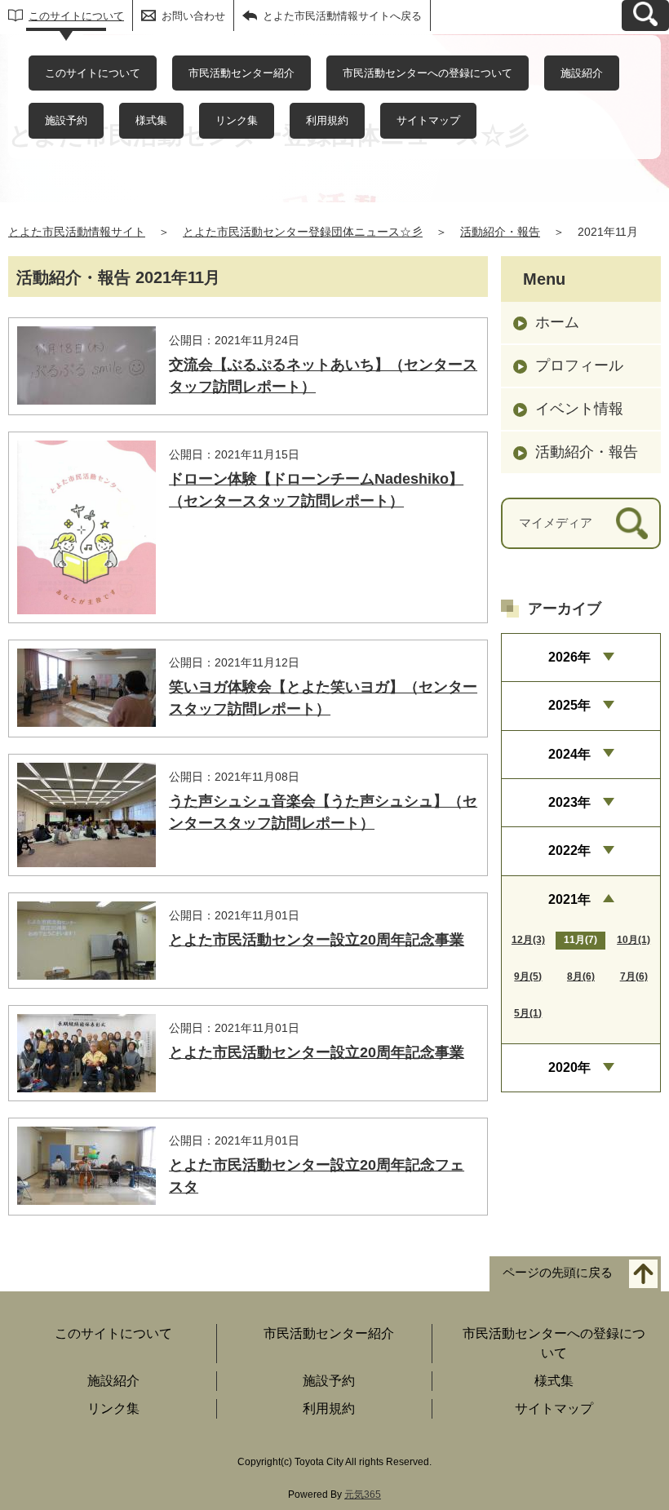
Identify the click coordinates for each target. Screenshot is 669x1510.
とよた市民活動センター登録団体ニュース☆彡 (303, 231)
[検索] (632, 523)
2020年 (569, 1067)
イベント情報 (579, 409)
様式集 (151, 120)
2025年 (569, 705)
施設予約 (66, 120)
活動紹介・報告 (500, 231)
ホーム (557, 322)
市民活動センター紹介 (241, 73)
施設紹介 (581, 73)
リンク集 (236, 120)
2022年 (569, 850)
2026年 (569, 657)
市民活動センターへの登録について (427, 73)
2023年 (569, 802)
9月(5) (528, 976)
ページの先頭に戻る (558, 1273)
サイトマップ (428, 120)
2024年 (569, 754)
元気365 (362, 1494)
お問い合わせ (193, 16)
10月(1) (633, 939)
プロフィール (579, 365)
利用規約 (327, 120)
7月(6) (634, 976)
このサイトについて (76, 16)
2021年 (569, 899)
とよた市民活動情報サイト (76, 231)
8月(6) (581, 976)
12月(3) (528, 939)
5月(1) (528, 1013)
